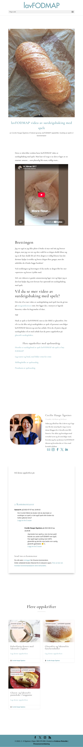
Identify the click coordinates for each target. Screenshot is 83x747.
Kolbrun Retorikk (61, 741)
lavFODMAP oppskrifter (50, 133)
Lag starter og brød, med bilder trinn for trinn (33, 357)
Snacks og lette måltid (17, 674)
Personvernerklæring (41, 744)
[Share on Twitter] (17, 482)
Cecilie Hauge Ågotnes (20, 133)
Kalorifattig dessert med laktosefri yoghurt (24, 641)
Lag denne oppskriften (19, 654)
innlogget (27, 560)
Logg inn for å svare (24, 520)
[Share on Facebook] (17, 479)
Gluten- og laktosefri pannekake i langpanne (24, 687)
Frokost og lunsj (35, 133)
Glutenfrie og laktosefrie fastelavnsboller (59, 641)
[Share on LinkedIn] (17, 488)
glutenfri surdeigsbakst (24, 335)
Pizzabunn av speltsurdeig (25, 368)
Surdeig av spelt (65, 133)
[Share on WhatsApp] (17, 494)
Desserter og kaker (16, 623)
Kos (24, 623)
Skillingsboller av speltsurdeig (26, 362)
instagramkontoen (24, 305)
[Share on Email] (17, 491)
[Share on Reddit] (17, 485)
